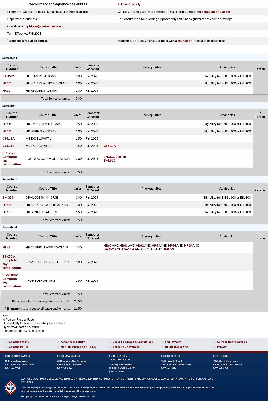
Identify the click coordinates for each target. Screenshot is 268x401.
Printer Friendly (129, 4)
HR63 (6, 131)
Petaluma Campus (68, 356)
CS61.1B (8, 145)
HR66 (6, 247)
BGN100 (8, 275)
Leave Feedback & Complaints (133, 341)
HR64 (6, 204)
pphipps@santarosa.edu (43, 26)
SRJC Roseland (170, 356)
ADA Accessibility (73, 341)
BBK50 (7, 256)
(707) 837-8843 (116, 371)
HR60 (6, 83)
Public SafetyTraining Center (120, 358)
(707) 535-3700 (220, 367)
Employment (173, 341)
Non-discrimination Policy (78, 346)
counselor (184, 40)
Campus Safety (19, 341)
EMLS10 (109, 160)
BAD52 (7, 76)
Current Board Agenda (232, 341)
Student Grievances (126, 346)
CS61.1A (8, 138)
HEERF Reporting (176, 346)
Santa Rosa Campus (18, 356)
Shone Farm (221, 356)
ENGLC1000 (112, 156)
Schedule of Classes (216, 11)
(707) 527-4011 (12, 367)
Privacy (222, 346)
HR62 (6, 90)
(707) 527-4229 (168, 367)
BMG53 (7, 197)
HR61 (6, 124)
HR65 (6, 212)
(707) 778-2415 (64, 367)
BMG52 (7, 153)
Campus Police (18, 346)
